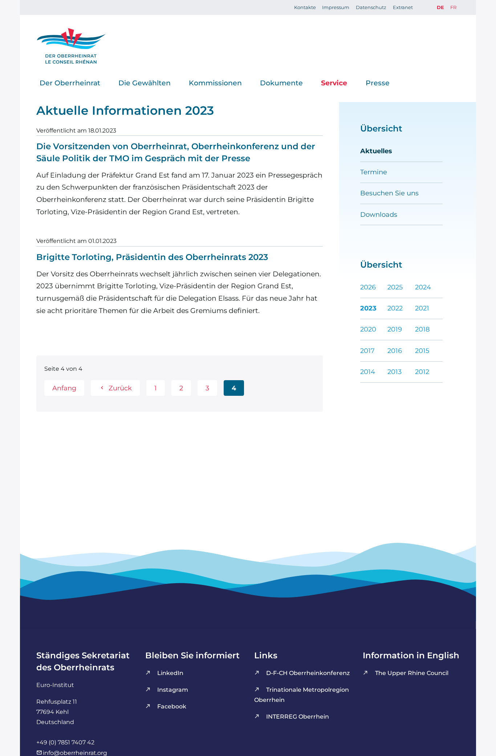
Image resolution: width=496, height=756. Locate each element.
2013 (394, 371)
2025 (395, 287)
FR (453, 7)
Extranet (403, 7)
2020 (368, 329)
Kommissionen (215, 82)
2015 (422, 350)
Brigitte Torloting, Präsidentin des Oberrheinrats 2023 (152, 257)
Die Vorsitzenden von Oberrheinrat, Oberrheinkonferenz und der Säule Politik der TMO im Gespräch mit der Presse (175, 152)
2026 (368, 287)
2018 (422, 329)
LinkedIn (170, 672)
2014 (367, 371)
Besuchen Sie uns (389, 193)
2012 (422, 371)
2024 (423, 287)
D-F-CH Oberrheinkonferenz (308, 672)
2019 (394, 329)
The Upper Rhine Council (411, 672)
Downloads (378, 214)
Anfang (64, 388)
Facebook (171, 706)
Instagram (172, 689)
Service (334, 82)
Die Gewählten (144, 82)
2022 (395, 308)
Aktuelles (376, 151)
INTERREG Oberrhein (297, 716)
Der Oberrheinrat (70, 82)
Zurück (120, 388)
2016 (394, 350)
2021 (422, 308)
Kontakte (305, 7)
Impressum (335, 7)
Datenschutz (371, 7)
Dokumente (281, 82)
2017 (367, 350)
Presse (378, 82)
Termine (373, 172)
